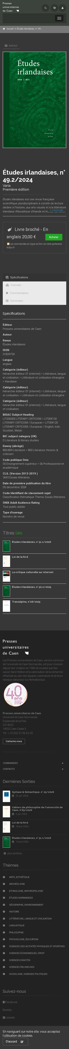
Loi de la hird (20, 557)
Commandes (10, 763)
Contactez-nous (14, 741)
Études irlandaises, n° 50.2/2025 (31, 587)
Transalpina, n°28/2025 (26, 601)
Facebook (11, 1002)
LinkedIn (10, 1017)
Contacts (9, 769)
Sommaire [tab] (16, 300)
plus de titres (14, 853)
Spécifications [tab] (18, 277)
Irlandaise (11, 381)
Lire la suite (57, 210)
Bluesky (7, 1009)
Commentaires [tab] (18, 293)
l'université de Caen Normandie (24, 664)
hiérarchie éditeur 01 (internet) (21, 373)
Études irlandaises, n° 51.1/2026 (31, 542)
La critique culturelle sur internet (32, 572)
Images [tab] (12, 45)
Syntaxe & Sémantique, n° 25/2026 (33, 792)
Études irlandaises (14, 344)
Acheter (54, 237)
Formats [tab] (15, 285)
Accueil (10, 28)
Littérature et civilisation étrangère (43, 377)
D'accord (11, 1041)
